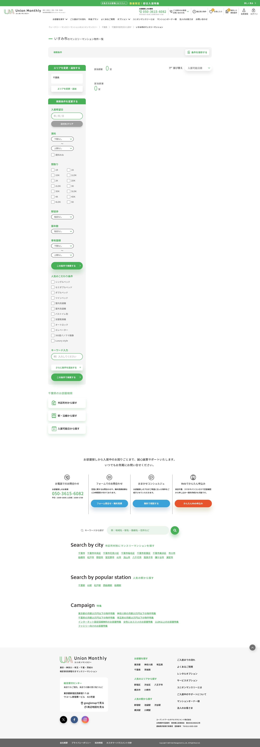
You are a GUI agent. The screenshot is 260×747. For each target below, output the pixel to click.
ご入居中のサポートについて (188, 694)
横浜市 (137, 689)
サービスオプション (187, 680)
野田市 (99, 557)
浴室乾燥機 (60, 319)
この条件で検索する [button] (66, 265)
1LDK (73, 175)
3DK (57, 191)
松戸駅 (97, 585)
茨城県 (147, 669)
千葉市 (81, 553)
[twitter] (63, 719)
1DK (57, 175)
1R (56, 169)
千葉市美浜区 (159, 553)
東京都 (137, 664)
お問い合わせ (201, 19)
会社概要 (64, 742)
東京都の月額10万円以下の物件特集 (96, 613)
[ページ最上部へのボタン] (252, 647)
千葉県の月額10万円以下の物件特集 (96, 617)
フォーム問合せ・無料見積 (109, 503)
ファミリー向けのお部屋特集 (93, 625)
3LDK (73, 191)
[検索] (175, 530)
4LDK (58, 201)
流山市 (126, 557)
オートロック (61, 324)
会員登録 (244, 13)
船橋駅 (117, 585)
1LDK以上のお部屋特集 (167, 621)
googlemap (94, 703)
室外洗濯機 (60, 308)
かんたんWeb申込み (193, 503)
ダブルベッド (61, 292)
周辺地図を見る (95, 707)
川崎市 (147, 689)
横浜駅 (137, 710)
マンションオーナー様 (167, 19)
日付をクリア (67, 123)
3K (72, 185)
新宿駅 (137, 704)
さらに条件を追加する (66, 367)
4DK (73, 196)
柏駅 (89, 585)
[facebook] (74, 719)
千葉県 (137, 669)
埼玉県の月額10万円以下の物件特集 (135, 617)
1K (72, 169)
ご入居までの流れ (78, 19)
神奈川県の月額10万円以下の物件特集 (136, 613)
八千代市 (136, 557)
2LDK (58, 185)
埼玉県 (159, 664)
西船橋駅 (107, 585)
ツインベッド (61, 297)
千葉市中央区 (94, 553)
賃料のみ (59, 154)
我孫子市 (148, 557)
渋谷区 (147, 684)
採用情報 (99, 742)
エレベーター (61, 329)
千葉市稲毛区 (128, 553)
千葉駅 (81, 585)
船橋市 (81, 557)
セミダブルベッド (63, 287)
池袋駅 (147, 704)
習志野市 (109, 557)
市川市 (172, 553)
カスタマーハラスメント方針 (119, 742)
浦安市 (169, 557)
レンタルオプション (187, 673)
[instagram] (85, 719)
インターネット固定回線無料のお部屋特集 (99, 621)
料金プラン (93, 19)
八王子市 (158, 684)
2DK (73, 180)
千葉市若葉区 (143, 553)
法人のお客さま (186, 19)
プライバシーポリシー (81, 742)
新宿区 (137, 684)
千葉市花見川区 (111, 553)
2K (56, 180)
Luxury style (61, 340)
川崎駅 (147, 710)
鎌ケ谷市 (159, 557)
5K (72, 201)
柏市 (119, 557)
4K (56, 196)
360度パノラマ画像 (64, 335)
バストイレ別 (61, 313)
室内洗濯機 (60, 303)
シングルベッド (62, 281)
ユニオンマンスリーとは (143, 19)
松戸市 (90, 557)
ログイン (254, 13)
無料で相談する (151, 503)
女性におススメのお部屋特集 (138, 621)
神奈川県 (148, 664)
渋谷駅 (157, 704)
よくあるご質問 (108, 19)
